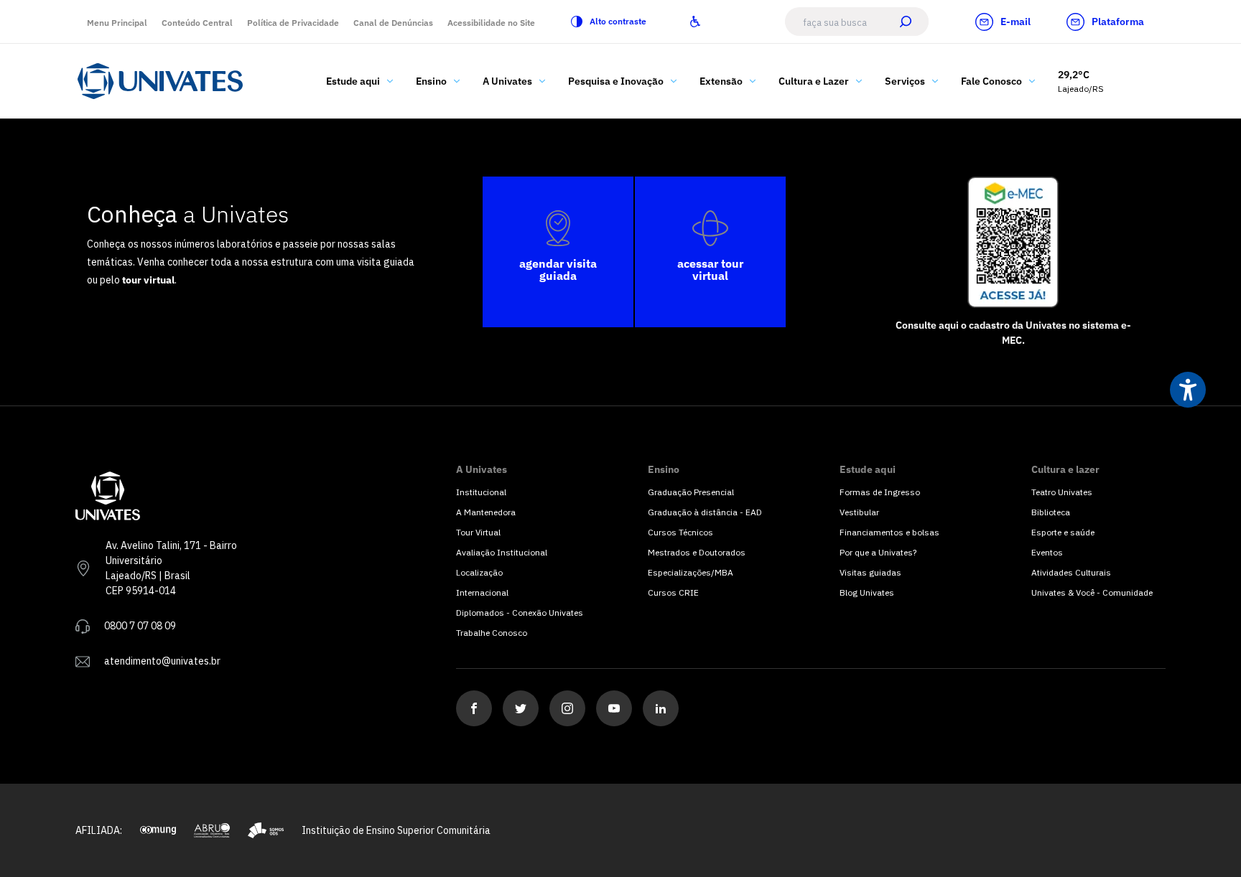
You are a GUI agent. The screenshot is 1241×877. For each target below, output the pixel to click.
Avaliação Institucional (501, 552)
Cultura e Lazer (813, 81)
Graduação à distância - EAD (705, 512)
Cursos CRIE (673, 592)
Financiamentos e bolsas (889, 532)
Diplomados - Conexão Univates (519, 612)
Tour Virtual (478, 532)
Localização (479, 572)
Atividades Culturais (1071, 572)
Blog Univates (867, 592)
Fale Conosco (991, 81)
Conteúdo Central (197, 22)
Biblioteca (1050, 512)
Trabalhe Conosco (491, 632)
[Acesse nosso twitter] (521, 708)
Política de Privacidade (293, 22)
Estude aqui (353, 81)
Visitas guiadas (870, 572)
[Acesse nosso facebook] (474, 708)
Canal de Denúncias (393, 22)
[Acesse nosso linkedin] (661, 708)
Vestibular (859, 512)
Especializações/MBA (690, 572)
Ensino (431, 81)
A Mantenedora (486, 512)
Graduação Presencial (691, 492)
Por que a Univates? (878, 552)
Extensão (721, 81)
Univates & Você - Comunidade (1092, 592)
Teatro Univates (1061, 492)
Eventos (1047, 552)
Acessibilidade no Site (491, 22)
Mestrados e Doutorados (696, 552)
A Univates (507, 81)
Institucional (481, 492)
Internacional (482, 592)
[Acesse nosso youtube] (614, 708)
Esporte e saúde (1062, 532)
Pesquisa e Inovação (616, 81)
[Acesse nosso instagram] (567, 708)
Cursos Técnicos (680, 532)
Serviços (905, 81)
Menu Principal (117, 22)
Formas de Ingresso (880, 492)
